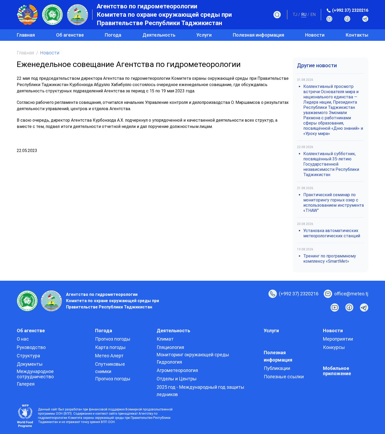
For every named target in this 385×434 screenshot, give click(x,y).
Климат (165, 339)
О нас (23, 339)
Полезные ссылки (284, 376)
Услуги (204, 35)
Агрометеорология (177, 370)
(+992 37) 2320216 (350, 10)
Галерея (26, 384)
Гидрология (169, 362)
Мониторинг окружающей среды (193, 354)
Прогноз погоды (112, 339)
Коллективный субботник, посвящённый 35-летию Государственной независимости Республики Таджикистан (331, 164)
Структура (28, 355)
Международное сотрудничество (35, 374)
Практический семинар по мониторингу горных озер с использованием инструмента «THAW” (333, 202)
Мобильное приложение (337, 370)
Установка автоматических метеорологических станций (331, 233)
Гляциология (170, 347)
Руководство (31, 347)
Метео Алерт (109, 355)
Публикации (277, 368)
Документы (30, 364)
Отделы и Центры (177, 378)
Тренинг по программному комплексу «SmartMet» (329, 258)
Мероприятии (338, 339)
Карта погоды (110, 347)
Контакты (357, 35)
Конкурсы (334, 347)
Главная (26, 35)
